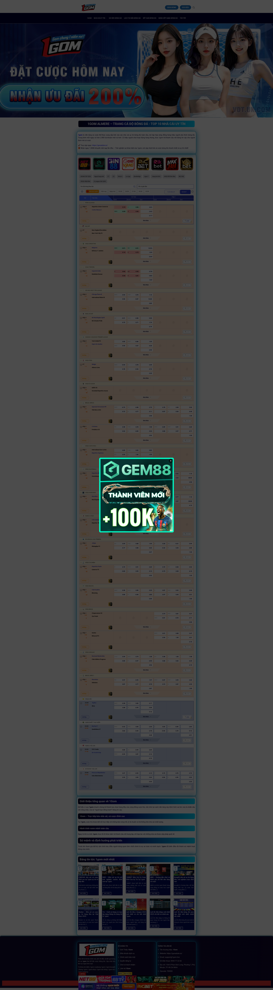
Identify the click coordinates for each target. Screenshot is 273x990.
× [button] (170, 460)
